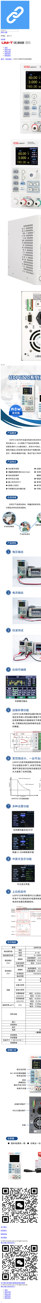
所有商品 (8, 59)
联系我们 (4, 1230)
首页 (6, 47)
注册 (5, 32)
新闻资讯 (8, 55)
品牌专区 (8, 53)
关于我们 (4, 1227)
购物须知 (4, 1234)
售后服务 (4, 1237)
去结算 (3, 39)
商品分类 (8, 49)
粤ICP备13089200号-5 (8, 1243)
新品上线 (8, 51)
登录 (2, 32)
